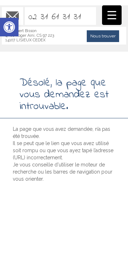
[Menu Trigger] (112, 15)
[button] (9, 27)
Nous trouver (103, 36)
